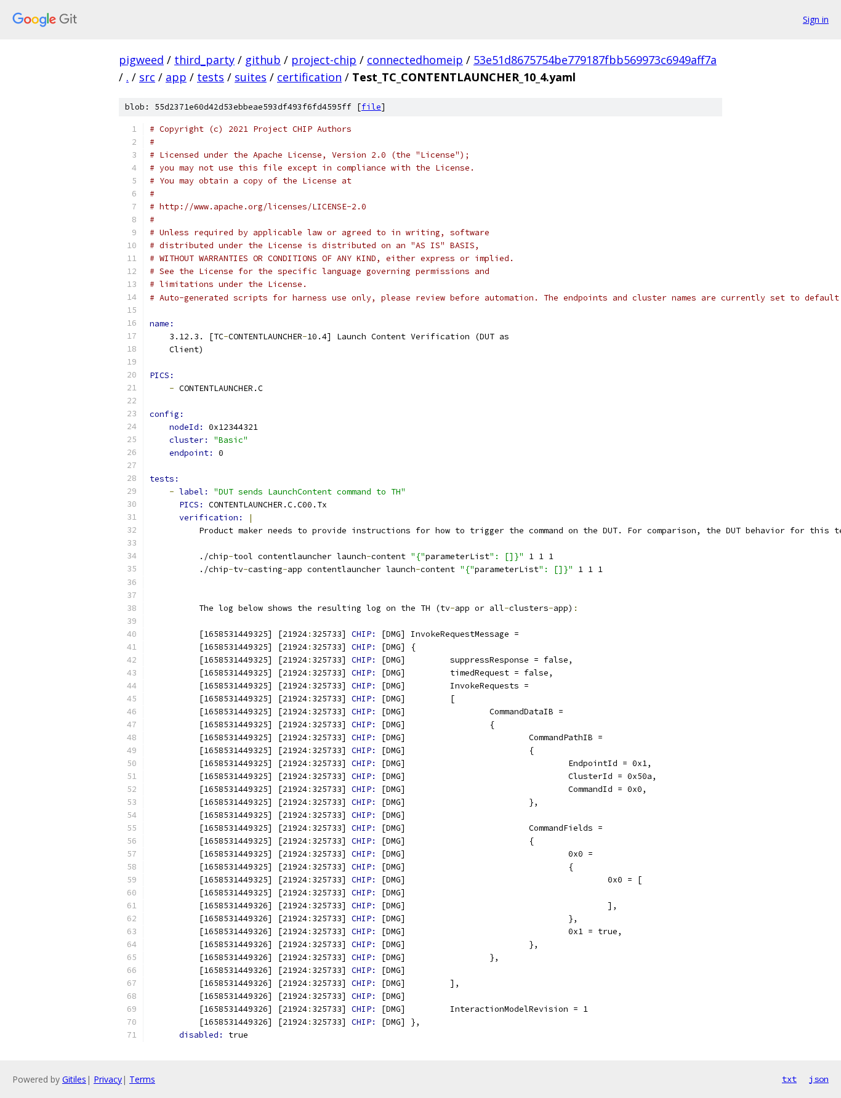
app (176, 77)
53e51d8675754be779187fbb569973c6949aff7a (595, 59)
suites (251, 77)
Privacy (108, 1079)
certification (309, 77)
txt (789, 1078)
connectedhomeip (415, 59)
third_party (204, 59)
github (263, 59)
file (371, 107)
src (147, 77)
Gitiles (74, 1079)
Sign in (816, 19)
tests (210, 77)
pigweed (141, 59)
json (819, 1078)
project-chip (323, 59)
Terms (142, 1079)
